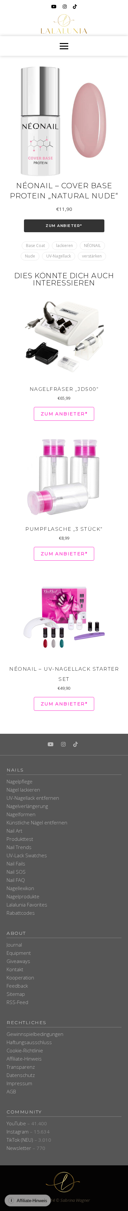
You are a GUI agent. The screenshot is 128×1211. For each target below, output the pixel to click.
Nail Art (14, 830)
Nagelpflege (19, 781)
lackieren (64, 245)
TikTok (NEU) (20, 1139)
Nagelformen (21, 814)
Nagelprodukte (23, 896)
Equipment (19, 953)
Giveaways (18, 961)
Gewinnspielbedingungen (35, 1034)
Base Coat (35, 245)
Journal (14, 944)
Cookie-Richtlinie (25, 1050)
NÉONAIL (92, 245)
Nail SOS (16, 871)
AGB (11, 1091)
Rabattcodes (21, 912)
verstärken (92, 256)
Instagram (18, 1131)
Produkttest (20, 839)
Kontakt (15, 969)
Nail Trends (19, 847)
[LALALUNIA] (64, 1182)
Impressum (19, 1083)
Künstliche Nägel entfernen (37, 822)
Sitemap (16, 994)
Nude (30, 256)
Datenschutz (21, 1075)
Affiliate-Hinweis (24, 1058)
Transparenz (21, 1067)
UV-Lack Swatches (27, 855)
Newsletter (19, 1148)
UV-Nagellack (58, 256)
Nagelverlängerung (27, 806)
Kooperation (20, 977)
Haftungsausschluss (29, 1042)
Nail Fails (16, 863)
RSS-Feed (17, 1002)
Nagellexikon (20, 888)
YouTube (16, 1123)
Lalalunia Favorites (27, 904)
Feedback (17, 985)
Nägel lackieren (23, 789)
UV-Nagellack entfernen (33, 798)
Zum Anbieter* (64, 225)
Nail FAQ (16, 880)
